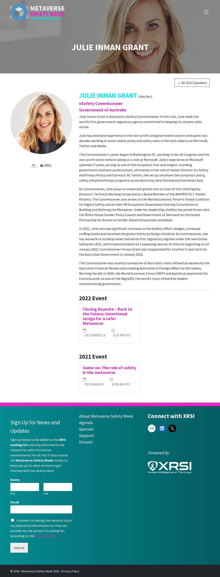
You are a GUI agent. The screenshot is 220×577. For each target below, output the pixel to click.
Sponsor (86, 429)
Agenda (86, 422)
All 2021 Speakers (194, 83)
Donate (86, 442)
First (12, 493)
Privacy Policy (45, 536)
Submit (19, 548)
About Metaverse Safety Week (106, 416)
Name (16, 479)
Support (86, 435)
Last (45, 493)
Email (15, 502)
